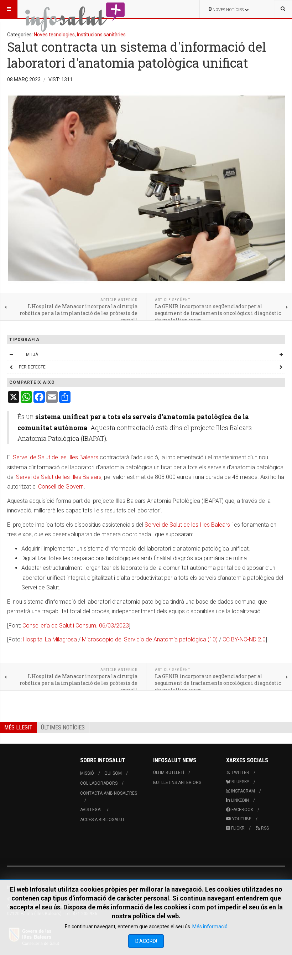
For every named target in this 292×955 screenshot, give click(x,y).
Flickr (237, 828)
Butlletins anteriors (177, 782)
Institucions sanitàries (101, 34)
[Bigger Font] (281, 354)
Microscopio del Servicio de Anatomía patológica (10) (150, 639)
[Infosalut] (75, 9)
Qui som (113, 773)
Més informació (210, 926)
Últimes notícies (63, 727)
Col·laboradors (99, 783)
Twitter (239, 772)
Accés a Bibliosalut (102, 819)
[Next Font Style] (281, 367)
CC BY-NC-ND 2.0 (244, 639)
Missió (87, 773)
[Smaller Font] (11, 354)
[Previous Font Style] (11, 367)
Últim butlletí (168, 772)
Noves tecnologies (54, 34)
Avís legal (91, 809)
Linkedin (239, 800)
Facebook (241, 809)
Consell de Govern (61, 486)
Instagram (242, 791)
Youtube (241, 818)
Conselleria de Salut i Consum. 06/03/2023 (75, 625)
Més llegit (18, 727)
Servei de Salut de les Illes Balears (55, 457)
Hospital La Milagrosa (50, 639)
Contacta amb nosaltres (108, 793)
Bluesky (239, 781)
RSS (264, 828)
